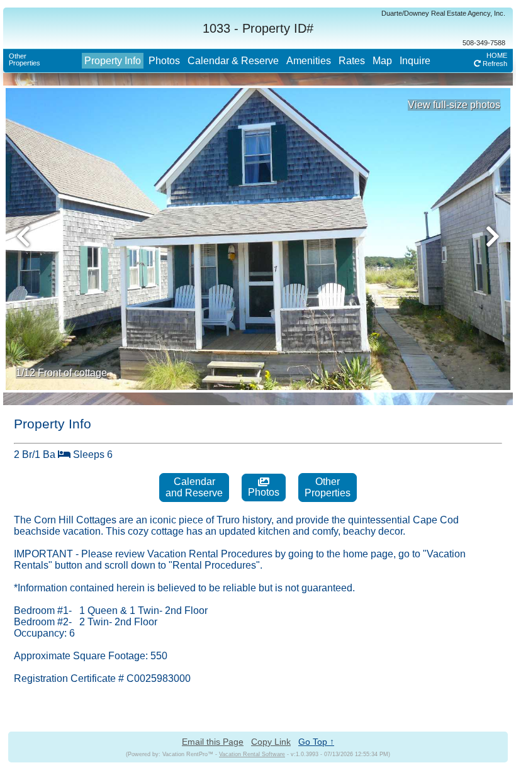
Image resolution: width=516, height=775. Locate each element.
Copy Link (271, 742)
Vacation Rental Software (252, 754)
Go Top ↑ (316, 742)
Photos (164, 60)
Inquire (415, 60)
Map (382, 60)
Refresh (494, 63)
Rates (352, 60)
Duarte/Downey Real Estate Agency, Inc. (443, 13)
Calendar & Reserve (233, 60)
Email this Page (213, 742)
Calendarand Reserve (194, 487)
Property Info (112, 60)
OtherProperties (24, 59)
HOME (496, 55)
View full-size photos (454, 104)
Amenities (308, 60)
